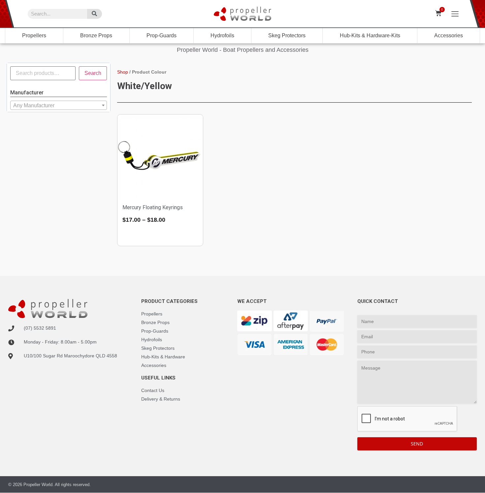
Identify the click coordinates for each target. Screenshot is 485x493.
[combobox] (58, 105)
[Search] (94, 14)
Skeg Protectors (287, 35)
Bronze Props (96, 35)
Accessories (448, 35)
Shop (122, 72)
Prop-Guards (161, 35)
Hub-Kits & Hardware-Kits (370, 35)
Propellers (34, 35)
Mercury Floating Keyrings (152, 207)
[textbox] (59, 105)
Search (92, 73)
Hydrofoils (222, 35)
